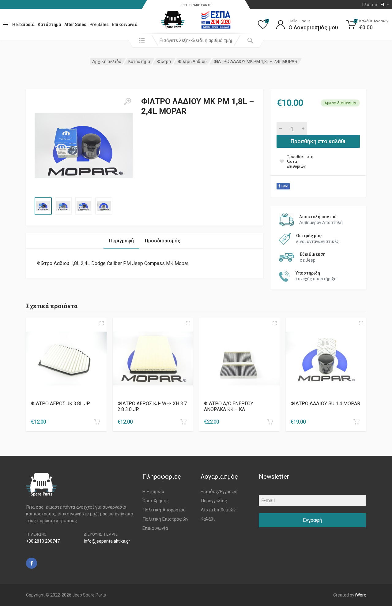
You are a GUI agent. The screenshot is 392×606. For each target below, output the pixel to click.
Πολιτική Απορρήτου (164, 510)
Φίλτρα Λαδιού (192, 61)
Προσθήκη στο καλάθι (318, 141)
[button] (97, 421)
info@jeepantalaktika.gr (107, 541)
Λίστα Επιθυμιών (218, 510)
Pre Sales (99, 24)
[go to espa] (216, 20)
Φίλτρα (164, 61)
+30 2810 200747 (43, 541)
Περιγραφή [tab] (121, 241)
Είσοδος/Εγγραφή (219, 491)
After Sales (75, 24)
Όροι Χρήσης (155, 500)
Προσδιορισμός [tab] (162, 241)
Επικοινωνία (125, 24)
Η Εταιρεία (23, 24)
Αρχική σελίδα (106, 61)
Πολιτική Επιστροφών (165, 519)
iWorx (360, 595)
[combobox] (196, 40)
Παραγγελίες (214, 500)
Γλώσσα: (373, 4)
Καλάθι (208, 519)
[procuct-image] (66, 358)
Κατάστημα (49, 24)
